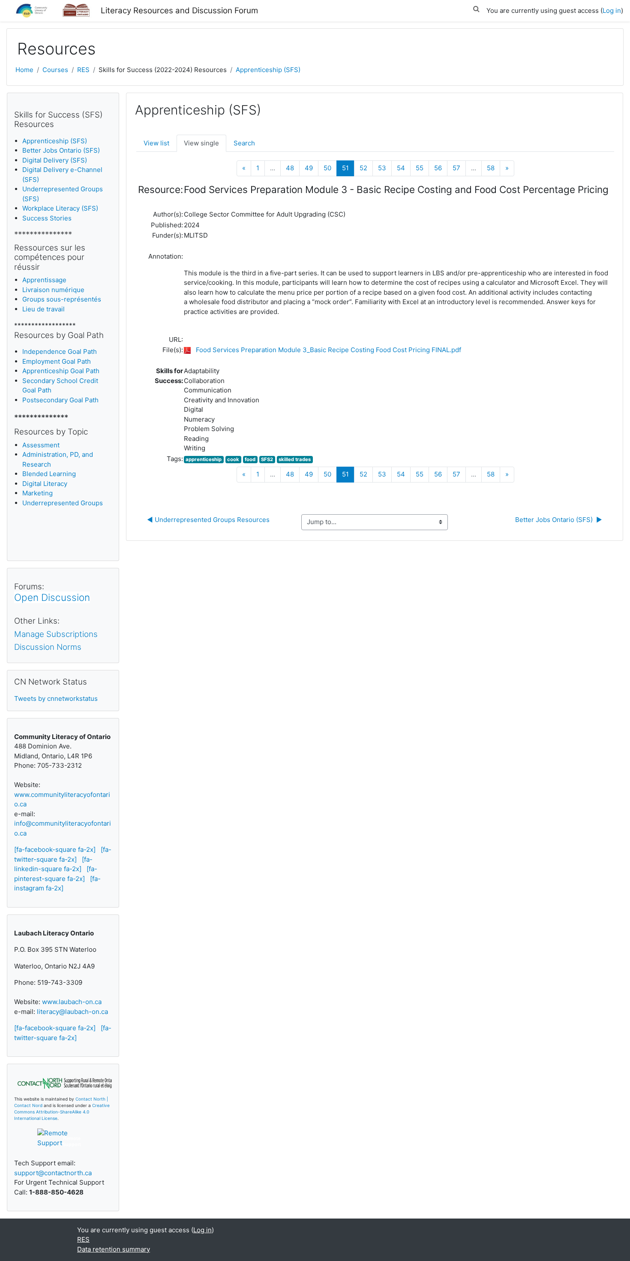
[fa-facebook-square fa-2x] (55, 849)
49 (309, 168)
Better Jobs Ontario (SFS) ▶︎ (558, 520)
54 (401, 168)
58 (491, 168)
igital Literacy (44, 484)
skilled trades (295, 459)
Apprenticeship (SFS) (268, 70)
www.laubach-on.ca (72, 1002)
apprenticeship (204, 459)
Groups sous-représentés (61, 299)
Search (244, 143)
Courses (55, 70)
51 (348, 167)
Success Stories (47, 218)
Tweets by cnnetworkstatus (56, 698)
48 (290, 168)
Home (24, 70)
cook (233, 459)
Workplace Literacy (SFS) (60, 208)
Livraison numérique (53, 290)
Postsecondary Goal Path (60, 400)
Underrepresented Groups (62, 503)
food (250, 459)
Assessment (41, 445)
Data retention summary (113, 1249)
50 (327, 168)
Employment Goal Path (56, 361)
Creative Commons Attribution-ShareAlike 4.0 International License (62, 1112)
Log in (612, 10)
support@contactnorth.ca (53, 1173)
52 (363, 168)
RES (83, 70)
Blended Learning (49, 474)
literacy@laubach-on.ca (72, 1012)
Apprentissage (44, 280)
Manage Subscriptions (56, 634)
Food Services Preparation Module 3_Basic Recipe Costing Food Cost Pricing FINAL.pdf (328, 350)
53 (382, 168)
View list (156, 143)
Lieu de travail (43, 309)
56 (438, 168)
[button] (476, 7)
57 (456, 168)
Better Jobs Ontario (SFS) (61, 150)
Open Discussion (52, 597)
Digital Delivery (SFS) (54, 160)
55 (419, 168)
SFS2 (267, 459)
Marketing (37, 493)
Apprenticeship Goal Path (60, 371)
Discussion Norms (47, 647)
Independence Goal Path (59, 351)
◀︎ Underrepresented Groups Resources (208, 520)
